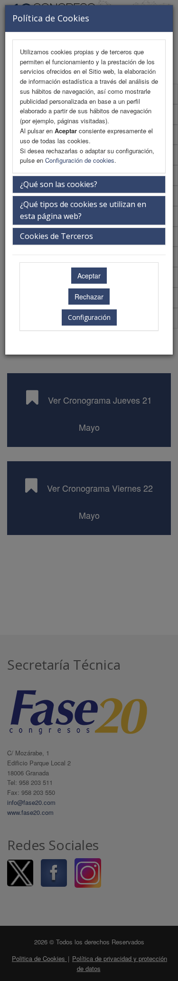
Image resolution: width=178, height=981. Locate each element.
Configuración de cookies (79, 160)
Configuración (89, 317)
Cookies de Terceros (56, 236)
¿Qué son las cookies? (58, 184)
